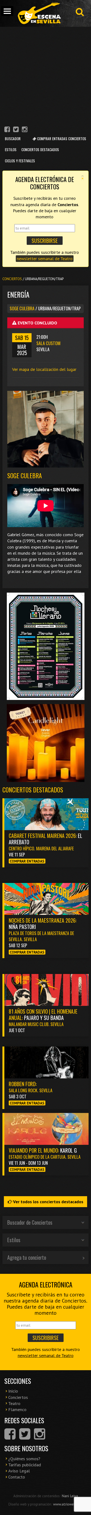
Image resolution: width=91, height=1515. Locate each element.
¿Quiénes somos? (24, 1458)
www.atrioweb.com (68, 1504)
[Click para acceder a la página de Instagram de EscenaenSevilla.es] (24, 130)
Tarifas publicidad (24, 1465)
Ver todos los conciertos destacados (47, 1201)
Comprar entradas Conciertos (61, 138)
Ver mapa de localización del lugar (44, 369)
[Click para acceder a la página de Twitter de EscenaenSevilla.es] (16, 130)
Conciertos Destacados (40, 149)
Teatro (14, 1403)
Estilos (11, 149)
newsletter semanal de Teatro (45, 258)
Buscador (13, 138)
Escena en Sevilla (39, 13)
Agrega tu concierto (26, 1257)
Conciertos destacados (32, 789)
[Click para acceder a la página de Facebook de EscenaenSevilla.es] (7, 130)
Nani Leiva (70, 1495)
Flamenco (17, 1409)
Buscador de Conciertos (29, 1222)
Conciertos (12, 278)
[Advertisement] (45, 74)
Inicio (13, 1391)
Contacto (16, 1477)
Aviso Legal (19, 1471)
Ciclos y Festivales (20, 160)
